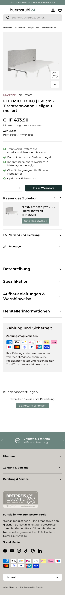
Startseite (7, 27)
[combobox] (32, 17)
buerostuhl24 (16, 587)
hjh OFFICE (9, 95)
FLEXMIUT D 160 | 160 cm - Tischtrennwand (35, 27)
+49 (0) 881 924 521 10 (44, 2)
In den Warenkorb (43, 188)
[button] (59, 10)
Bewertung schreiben (32, 405)
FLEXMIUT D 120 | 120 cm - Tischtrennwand (38, 209)
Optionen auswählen (35, 220)
